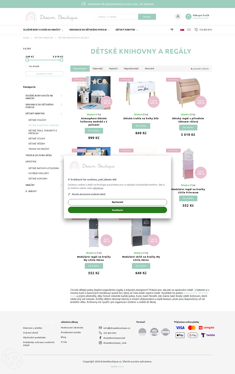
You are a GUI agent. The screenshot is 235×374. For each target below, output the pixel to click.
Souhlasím (117, 209)
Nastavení (117, 202)
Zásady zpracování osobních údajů (88, 194)
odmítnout (98, 188)
